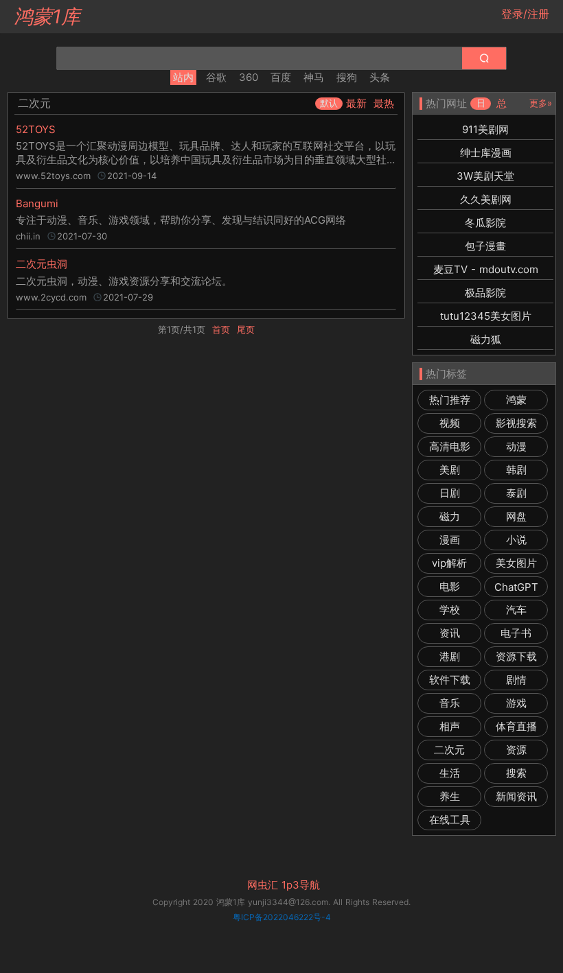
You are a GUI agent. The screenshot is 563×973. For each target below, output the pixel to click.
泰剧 (516, 493)
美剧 (449, 469)
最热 (384, 103)
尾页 (246, 329)
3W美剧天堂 (485, 176)
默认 (329, 102)
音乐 (449, 703)
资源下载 (516, 656)
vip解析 (449, 563)
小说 (516, 539)
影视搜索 (516, 423)
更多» (540, 102)
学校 (449, 609)
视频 (449, 423)
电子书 (516, 633)
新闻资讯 (516, 796)
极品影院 (485, 292)
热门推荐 (449, 399)
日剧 (449, 493)
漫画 (449, 539)
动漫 (516, 446)
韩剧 (516, 469)
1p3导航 (301, 885)
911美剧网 (485, 129)
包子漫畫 (485, 246)
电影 (449, 586)
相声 (449, 726)
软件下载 (449, 679)
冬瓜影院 (485, 222)
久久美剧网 (486, 199)
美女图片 (516, 563)
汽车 (516, 609)
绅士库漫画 (486, 152)
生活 (449, 772)
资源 (516, 749)
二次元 (449, 749)
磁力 (449, 516)
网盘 (516, 516)
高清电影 (449, 446)
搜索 (516, 772)
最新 (356, 103)
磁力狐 (485, 339)
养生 (449, 796)
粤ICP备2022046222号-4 (282, 917)
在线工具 (449, 819)
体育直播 (516, 726)
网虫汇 (262, 885)
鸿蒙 (516, 399)
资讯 (449, 633)
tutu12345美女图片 (485, 316)
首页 (221, 329)
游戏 (516, 703)
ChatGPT (516, 587)
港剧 (449, 656)
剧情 (516, 679)
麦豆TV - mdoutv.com (485, 269)
